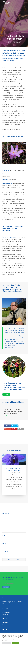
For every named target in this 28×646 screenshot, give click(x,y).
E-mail (4, 543)
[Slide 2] (14, 497)
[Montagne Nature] (6, 2)
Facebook (5, 623)
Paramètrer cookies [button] (6, 642)
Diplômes (5, 614)
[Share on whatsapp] (14, 506)
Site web (5, 551)
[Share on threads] (12, 506)
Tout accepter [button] (15, 642)
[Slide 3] (16, 497)
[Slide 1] (12, 497)
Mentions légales (7, 604)
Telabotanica (8, 416)
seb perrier (18, 42)
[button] (25, 2)
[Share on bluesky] (16, 506)
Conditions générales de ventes (12, 602)
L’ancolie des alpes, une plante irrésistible (14, 469)
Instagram (5, 625)
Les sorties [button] (6, 394)
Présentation (6, 612)
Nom (4, 535)
